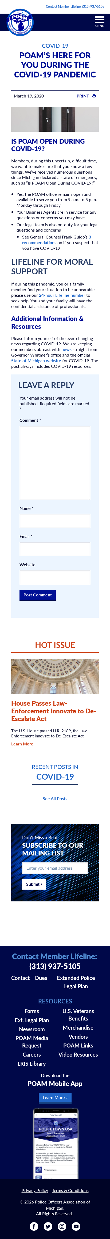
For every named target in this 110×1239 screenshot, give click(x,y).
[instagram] (62, 1228)
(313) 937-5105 (93, 6)
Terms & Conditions (70, 1190)
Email (26, 536)
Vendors (78, 1036)
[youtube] (76, 1228)
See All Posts (55, 798)
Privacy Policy (35, 1190)
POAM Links (78, 1045)
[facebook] (34, 1228)
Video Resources (78, 1054)
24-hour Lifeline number (62, 295)
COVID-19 (55, 45)
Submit (33, 884)
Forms (32, 1011)
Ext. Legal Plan (32, 1020)
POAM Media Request (31, 1041)
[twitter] (48, 1228)
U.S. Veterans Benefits (78, 1014)
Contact (20, 978)
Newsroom (32, 1029)
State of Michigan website (36, 360)
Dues (41, 978)
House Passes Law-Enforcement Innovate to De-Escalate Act (53, 710)
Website (27, 565)
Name (26, 508)
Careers (32, 1054)
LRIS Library (32, 1063)
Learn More (22, 744)
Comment (30, 420)
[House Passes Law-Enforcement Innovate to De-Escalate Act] (55, 676)
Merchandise (78, 1027)
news (66, 349)
